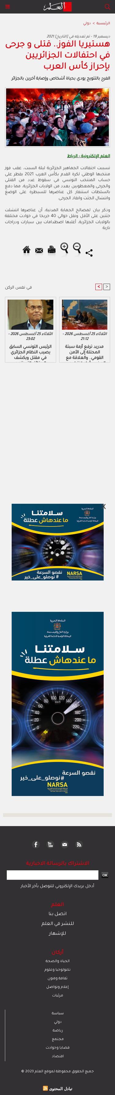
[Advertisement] (52, 547)
